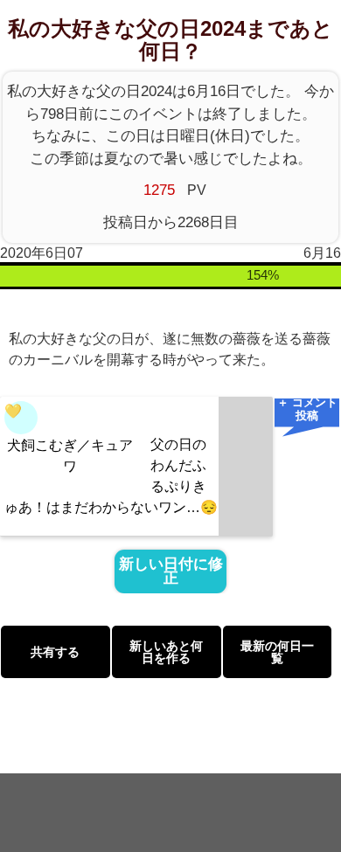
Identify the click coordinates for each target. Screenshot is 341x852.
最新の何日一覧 (277, 652)
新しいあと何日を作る (166, 652)
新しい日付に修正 (171, 571)
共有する (55, 652)
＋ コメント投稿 (307, 410)
